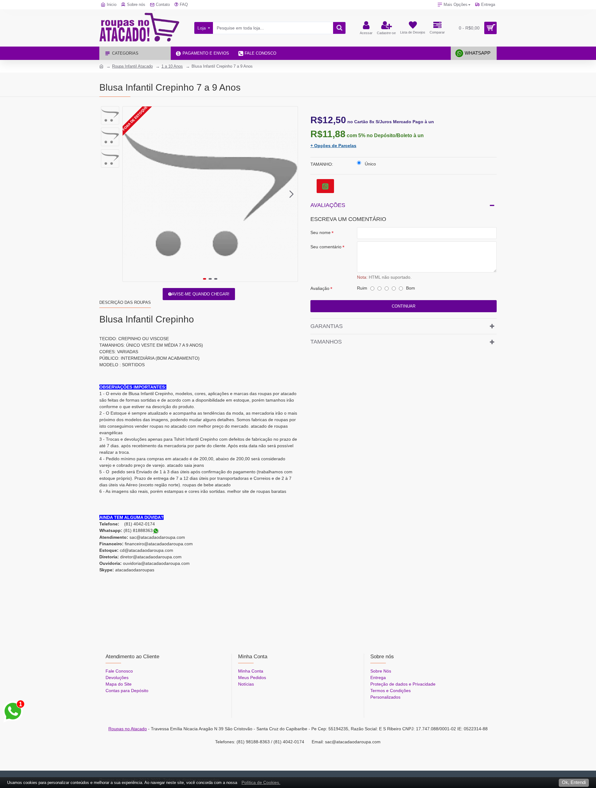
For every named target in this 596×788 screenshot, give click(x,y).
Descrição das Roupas (125, 302)
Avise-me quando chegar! (200, 294)
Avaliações (327, 205)
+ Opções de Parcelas (333, 145)
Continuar (403, 306)
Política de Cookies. (261, 782)
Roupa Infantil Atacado (132, 66)
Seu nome (320, 232)
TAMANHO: (321, 164)
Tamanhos (326, 342)
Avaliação (319, 288)
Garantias (326, 326)
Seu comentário (325, 246)
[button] (129, 194)
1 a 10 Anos (172, 66)
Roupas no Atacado (127, 728)
